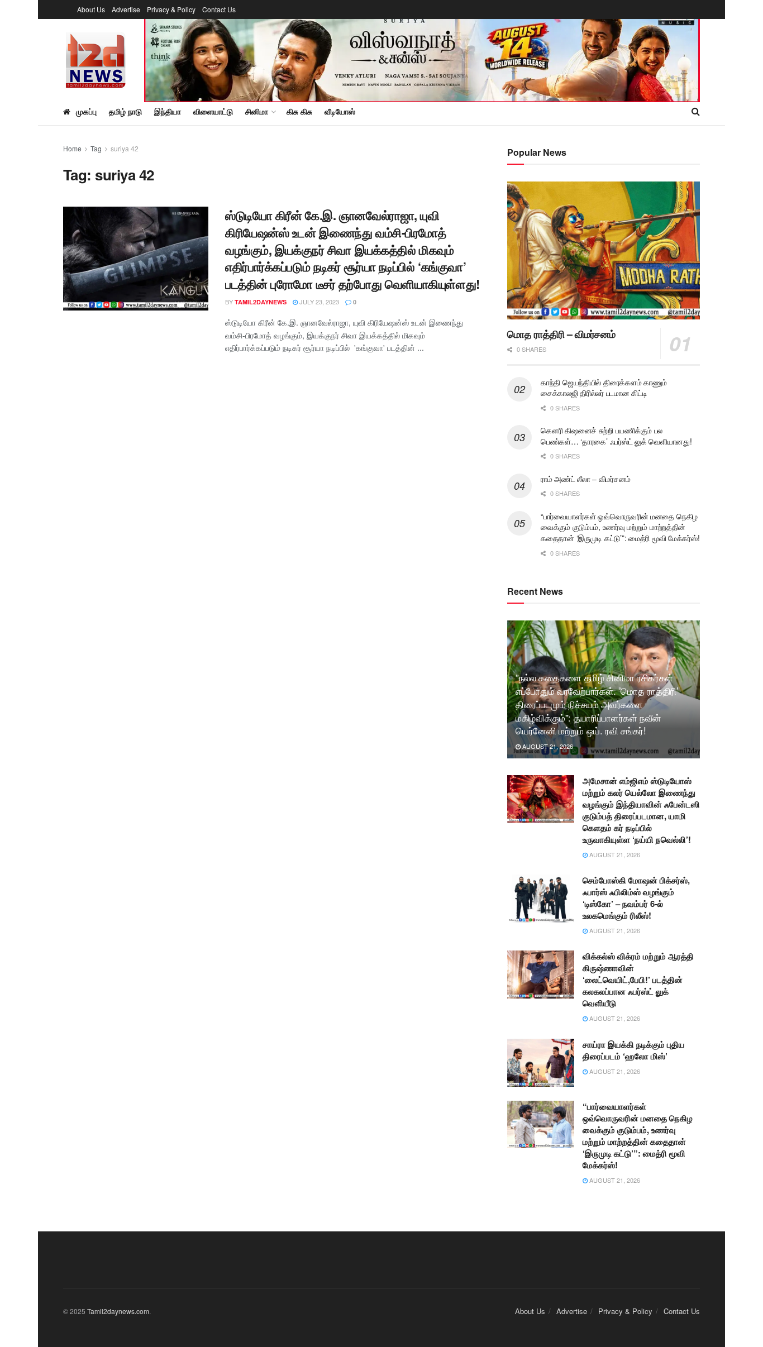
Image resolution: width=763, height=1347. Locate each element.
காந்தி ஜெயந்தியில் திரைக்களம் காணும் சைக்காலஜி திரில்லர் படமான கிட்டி (604, 387)
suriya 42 (125, 148)
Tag (96, 148)
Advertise (126, 9)
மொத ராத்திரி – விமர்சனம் (561, 334)
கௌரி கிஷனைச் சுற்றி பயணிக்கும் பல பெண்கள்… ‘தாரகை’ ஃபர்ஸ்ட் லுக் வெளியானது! (616, 435)
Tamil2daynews (261, 302)
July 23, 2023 (318, 301)
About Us (91, 9)
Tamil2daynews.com (118, 1311)
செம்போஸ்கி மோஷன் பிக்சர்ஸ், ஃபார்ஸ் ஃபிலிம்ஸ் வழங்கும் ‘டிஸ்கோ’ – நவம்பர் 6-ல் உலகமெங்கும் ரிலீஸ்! (636, 897)
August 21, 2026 (547, 746)
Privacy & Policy (171, 9)
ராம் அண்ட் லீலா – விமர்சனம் (586, 478)
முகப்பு (86, 111)
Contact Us (219, 9)
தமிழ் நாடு (125, 111)
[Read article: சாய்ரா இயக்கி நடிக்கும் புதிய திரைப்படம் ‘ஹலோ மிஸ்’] (540, 1063)
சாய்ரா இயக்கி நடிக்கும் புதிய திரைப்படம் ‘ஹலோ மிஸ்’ (634, 1050)
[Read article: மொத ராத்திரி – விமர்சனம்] (603, 250)
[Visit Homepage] (95, 58)
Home (72, 148)
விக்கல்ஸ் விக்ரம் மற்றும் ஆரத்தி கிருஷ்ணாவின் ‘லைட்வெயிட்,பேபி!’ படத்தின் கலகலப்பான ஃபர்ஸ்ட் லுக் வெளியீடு (638, 979)
